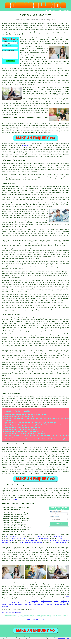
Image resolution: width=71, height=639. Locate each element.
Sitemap (2, 625)
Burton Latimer (60, 604)
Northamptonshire (50, 470)
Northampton (6, 603)
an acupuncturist (12, 536)
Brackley (27, 604)
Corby (14, 603)
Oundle (56, 601)
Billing (29, 603)
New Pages (8, 625)
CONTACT (60, 10)
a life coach (36, 536)
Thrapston (5, 606)
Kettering (35, 601)
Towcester (21, 603)
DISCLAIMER (66, 10)
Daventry (25, 145)
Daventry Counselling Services (18, 503)
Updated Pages (15, 625)
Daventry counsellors (10, 447)
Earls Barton (46, 601)
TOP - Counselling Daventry (11, 613)
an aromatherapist (60, 536)
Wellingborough (63, 603)
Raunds (45, 603)
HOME (46, 10)
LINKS (50, 10)
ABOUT (54, 10)
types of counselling (25, 470)
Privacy (68, 625)
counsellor (32, 59)
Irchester (37, 603)
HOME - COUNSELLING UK (35, 620)
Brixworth (18, 604)
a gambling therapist (18, 538)
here (16, 499)
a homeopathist (42, 538)
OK (68, 638)
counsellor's (26, 103)
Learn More (61, 638)
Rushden (49, 604)
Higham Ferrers (7, 604)
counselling (39, 495)
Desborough (65, 601)
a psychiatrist (31, 540)
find (7, 488)
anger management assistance (31, 542)
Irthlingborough (38, 604)
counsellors (25, 601)
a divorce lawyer (60, 542)
